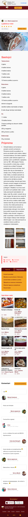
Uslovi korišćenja (20, 506)
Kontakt (11, 508)
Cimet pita (21, 366)
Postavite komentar (20, 383)
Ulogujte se (18, 7)
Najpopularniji (20, 269)
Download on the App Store (9, 502)
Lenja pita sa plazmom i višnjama (7, 366)
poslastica (14, 261)
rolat (7, 261)
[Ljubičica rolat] (15, 238)
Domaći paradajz (8, 274)
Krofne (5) (21, 307)
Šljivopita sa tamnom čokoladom (13, 282)
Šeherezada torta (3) (21, 326)
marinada (8, 259)
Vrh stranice (13, 499)
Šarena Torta (7, 326)
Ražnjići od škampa (7, 307)
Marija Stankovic (12, 397)
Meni (14, 515)
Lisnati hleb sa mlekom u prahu (12, 279)
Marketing (7, 508)
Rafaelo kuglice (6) (7, 345)
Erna (9, 425)
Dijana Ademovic (12, 489)
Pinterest (22, 511)
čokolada (16, 259)
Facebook (4, 511)
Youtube (13, 511)
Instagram (18, 511)
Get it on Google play (19, 502)
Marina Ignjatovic (13, 21)
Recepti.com (2, 507)
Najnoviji (7, 269)
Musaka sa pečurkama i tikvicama (13, 277)
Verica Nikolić (16, 473)
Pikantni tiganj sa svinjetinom (12, 285)
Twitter (9, 511)
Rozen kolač (7, 287)
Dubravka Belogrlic (15, 441)
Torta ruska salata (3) (21, 345)
